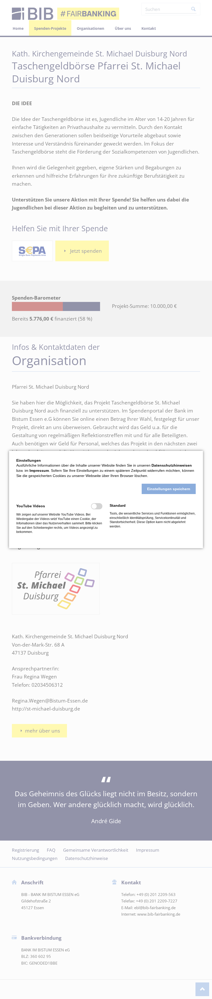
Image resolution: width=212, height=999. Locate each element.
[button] (169, 489)
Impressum (39, 470)
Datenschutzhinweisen (172, 465)
